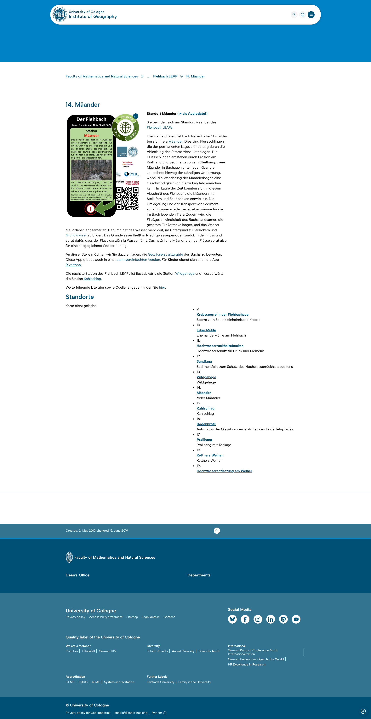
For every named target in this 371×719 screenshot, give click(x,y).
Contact (169, 617)
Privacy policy (75, 617)
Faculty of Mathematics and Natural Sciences (102, 76)
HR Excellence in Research (246, 664)
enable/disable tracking (130, 713)
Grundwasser (76, 235)
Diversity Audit (209, 651)
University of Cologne (93, 12)
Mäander (175, 141)
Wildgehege (185, 273)
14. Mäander (195, 76)
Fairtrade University (160, 682)
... (149, 76)
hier (162, 287)
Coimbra (72, 651)
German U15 (107, 651)
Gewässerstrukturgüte (166, 254)
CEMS (70, 682)
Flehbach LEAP (165, 76)
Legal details (151, 617)
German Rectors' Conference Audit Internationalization (252, 652)
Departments (199, 575)
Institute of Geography (93, 16)
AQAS (96, 682)
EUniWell (88, 651)
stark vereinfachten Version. (139, 260)
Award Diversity (183, 651)
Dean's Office (77, 575)
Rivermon (73, 265)
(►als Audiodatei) (192, 113)
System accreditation (119, 682)
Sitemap (132, 617)
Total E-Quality (157, 651)
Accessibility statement (106, 617)
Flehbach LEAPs (160, 127)
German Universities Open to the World (256, 659)
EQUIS (83, 682)
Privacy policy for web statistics (88, 713)
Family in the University (194, 682)
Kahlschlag (92, 279)
